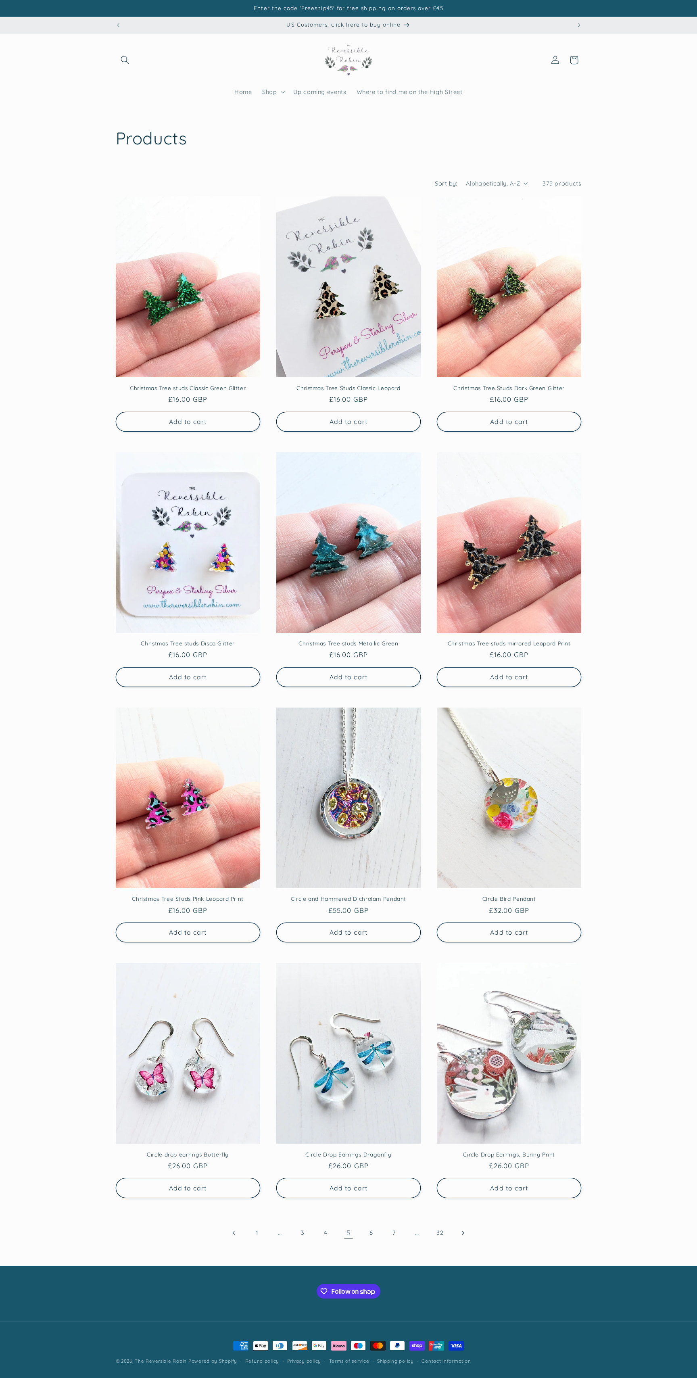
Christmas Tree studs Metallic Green (348, 643)
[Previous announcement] (118, 25)
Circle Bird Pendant (509, 898)
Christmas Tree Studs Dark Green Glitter (509, 387)
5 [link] (348, 1232)
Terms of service (349, 1361)
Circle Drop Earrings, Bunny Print (509, 1154)
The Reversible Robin (161, 1361)
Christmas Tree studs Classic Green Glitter (188, 387)
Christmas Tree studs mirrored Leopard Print (509, 643)
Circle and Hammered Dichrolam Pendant (348, 898)
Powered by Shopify (212, 1361)
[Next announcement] (579, 25)
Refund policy (262, 1361)
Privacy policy (304, 1361)
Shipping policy (395, 1361)
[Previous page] (234, 1232)
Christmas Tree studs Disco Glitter (187, 643)
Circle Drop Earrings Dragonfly (348, 1154)
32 (439, 1232)
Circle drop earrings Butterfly (188, 1154)
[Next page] (462, 1232)
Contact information (446, 1361)
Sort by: (446, 183)
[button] (125, 60)
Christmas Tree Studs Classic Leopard (348, 387)
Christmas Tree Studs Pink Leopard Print (188, 898)
